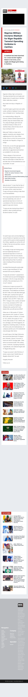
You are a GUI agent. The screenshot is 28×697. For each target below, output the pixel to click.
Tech (2, 641)
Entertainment (4, 639)
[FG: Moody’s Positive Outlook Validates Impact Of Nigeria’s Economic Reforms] (8, 401)
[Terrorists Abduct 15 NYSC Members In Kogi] (8, 585)
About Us (12, 633)
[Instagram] (4, 365)
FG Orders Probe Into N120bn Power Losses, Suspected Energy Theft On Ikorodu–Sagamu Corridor (19, 395)
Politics (2, 637)
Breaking (3, 631)
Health (2, 643)
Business (3, 636)
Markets (11, 644)
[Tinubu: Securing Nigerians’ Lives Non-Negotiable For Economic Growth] (8, 566)
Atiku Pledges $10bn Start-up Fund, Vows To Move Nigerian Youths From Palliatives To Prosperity (19, 386)
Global (2, 633)
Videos (2, 644)
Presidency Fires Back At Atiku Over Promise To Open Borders (19, 537)
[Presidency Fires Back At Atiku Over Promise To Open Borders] (8, 535)
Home (2, 630)
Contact (3, 646)
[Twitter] (3, 365)
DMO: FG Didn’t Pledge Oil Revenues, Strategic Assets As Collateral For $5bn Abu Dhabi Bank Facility (19, 429)
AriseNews (17, 30)
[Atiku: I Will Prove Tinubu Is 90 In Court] (8, 543)
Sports (2, 640)
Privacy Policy (13, 637)
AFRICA (7, 51)
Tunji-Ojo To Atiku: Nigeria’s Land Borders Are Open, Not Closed (19, 411)
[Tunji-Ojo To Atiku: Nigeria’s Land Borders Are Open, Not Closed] (8, 409)
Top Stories (6, 513)
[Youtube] (5, 365)
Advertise (12, 634)
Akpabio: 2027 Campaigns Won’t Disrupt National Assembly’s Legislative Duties (19, 438)
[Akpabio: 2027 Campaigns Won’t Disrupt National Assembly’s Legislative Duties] (8, 435)
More (2, 647)
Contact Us (12, 636)
